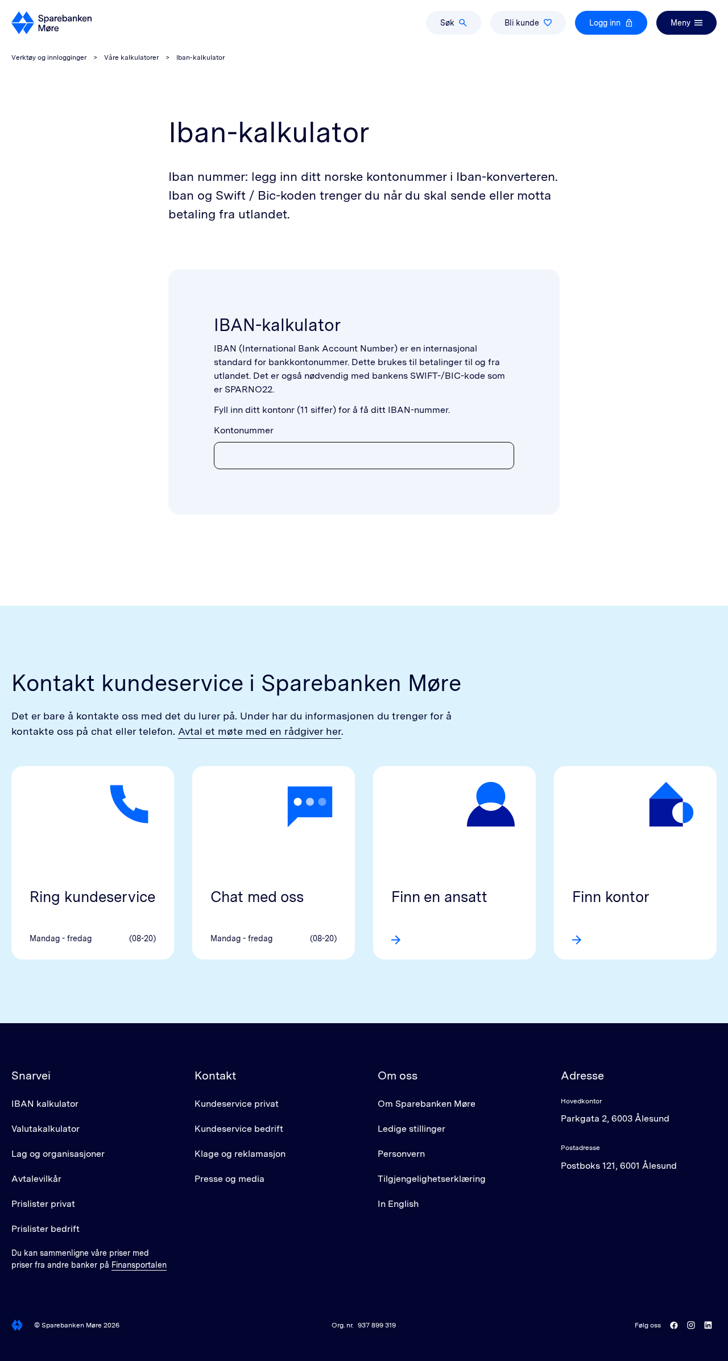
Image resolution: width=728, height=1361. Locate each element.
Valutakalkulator (45, 1128)
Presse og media (229, 1178)
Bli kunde (521, 22)
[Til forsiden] (51, 22)
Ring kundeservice (92, 896)
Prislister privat (43, 1203)
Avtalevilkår (36, 1178)
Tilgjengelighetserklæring (432, 1178)
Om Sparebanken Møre (426, 1103)
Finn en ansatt (439, 896)
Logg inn (605, 22)
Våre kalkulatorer (131, 57)
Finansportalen (139, 1264)
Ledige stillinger (411, 1128)
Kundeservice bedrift (239, 1128)
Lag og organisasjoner (58, 1153)
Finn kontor (611, 896)
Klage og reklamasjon (240, 1153)
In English (398, 1203)
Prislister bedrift (45, 1228)
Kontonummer (244, 430)
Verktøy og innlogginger (48, 57)
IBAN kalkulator (44, 1103)
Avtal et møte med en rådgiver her (259, 731)
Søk (447, 22)
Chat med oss (257, 896)
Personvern (401, 1153)
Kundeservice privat (237, 1103)
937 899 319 (377, 1325)
